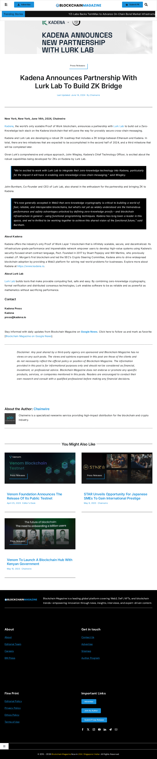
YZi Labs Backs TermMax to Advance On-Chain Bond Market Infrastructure (96, 14)
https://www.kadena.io (30, 266)
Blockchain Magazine (61, 754)
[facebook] (82, 729)
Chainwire (95, 95)
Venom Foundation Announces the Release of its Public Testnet (34, 496)
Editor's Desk (28, 503)
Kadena (9, 126)
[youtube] (99, 729)
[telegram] (110, 729)
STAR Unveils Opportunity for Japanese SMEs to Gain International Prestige (115, 496)
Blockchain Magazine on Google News (28, 336)
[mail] (116, 729)
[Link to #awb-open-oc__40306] (6, 4)
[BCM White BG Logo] (78, 4)
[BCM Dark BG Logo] (21, 599)
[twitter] (88, 729)
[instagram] (94, 729)
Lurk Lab (118, 126)
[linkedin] (105, 729)
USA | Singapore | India (88, 754)
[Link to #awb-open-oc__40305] (148, 4)
